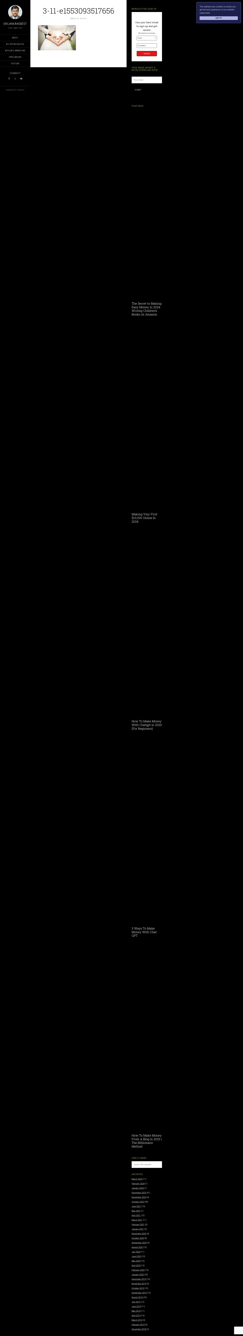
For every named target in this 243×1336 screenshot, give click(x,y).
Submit (138, 90)
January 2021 (138, 1229)
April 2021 (136, 1215)
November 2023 (139, 1197)
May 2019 (136, 1311)
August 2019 (137, 1297)
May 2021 (136, 1211)
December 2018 (139, 1329)
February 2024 (138, 1183)
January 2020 (138, 1274)
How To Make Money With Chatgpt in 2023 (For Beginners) (147, 725)
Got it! (219, 18)
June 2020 (136, 1256)
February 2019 (138, 1324)
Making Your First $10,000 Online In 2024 (144, 518)
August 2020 (137, 1247)
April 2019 (136, 1315)
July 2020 (136, 1252)
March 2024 (137, 1179)
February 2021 (138, 1224)
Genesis (20, 90)
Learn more (205, 13)
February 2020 (138, 1270)
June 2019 (136, 1306)
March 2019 (137, 1320)
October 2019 (138, 1288)
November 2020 (139, 1233)
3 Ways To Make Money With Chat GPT (144, 932)
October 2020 (138, 1238)
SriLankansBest (15, 24)
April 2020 (136, 1265)
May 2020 (136, 1261)
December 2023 (139, 1193)
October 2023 (138, 1202)
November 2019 (139, 1284)
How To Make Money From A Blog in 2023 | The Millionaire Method (147, 1140)
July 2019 (136, 1302)
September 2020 (139, 1243)
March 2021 (137, 1220)
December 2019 (139, 1279)
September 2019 (139, 1293)
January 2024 (138, 1188)
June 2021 (136, 1206)
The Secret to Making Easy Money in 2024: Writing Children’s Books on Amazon (146, 308)
